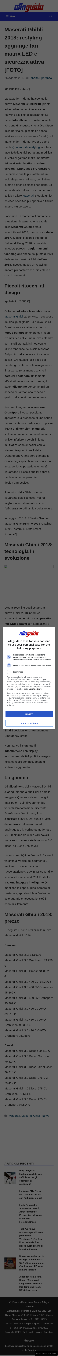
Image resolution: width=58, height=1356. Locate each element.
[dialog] (29, 678)
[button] (29, 672)
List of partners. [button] (35, 689)
